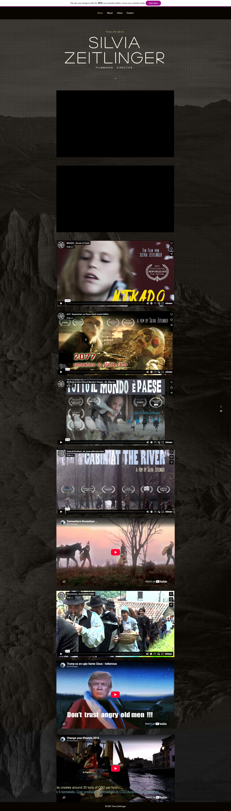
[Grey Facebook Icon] (221, 407)
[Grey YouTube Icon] (221, 411)
